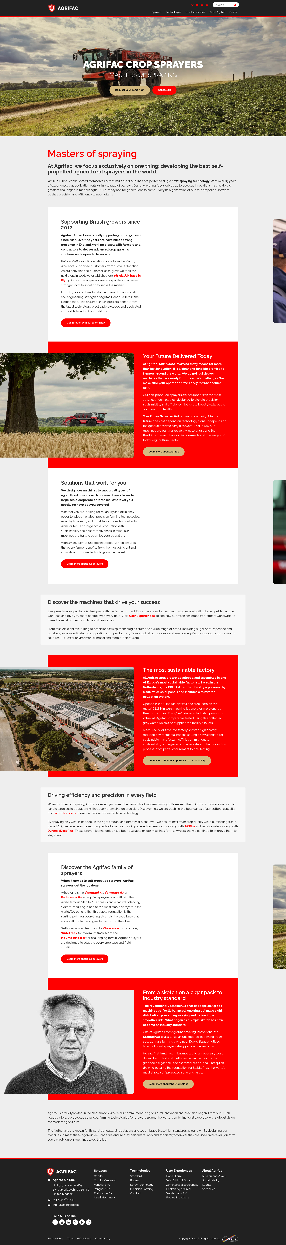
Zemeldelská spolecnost (182, 1184)
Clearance (111, 928)
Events (206, 1184)
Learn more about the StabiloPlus (168, 1084)
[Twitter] (75, 1222)
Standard (136, 1176)
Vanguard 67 (114, 892)
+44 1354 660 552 (63, 1199)
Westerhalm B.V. (176, 1193)
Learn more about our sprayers (85, 563)
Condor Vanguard (105, 1180)
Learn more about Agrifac (164, 451)
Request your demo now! (129, 90)
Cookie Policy (102, 1238)
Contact (233, 12)
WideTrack (69, 933)
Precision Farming (141, 1189)
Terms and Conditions (79, 1238)
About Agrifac (217, 12)
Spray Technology (141, 1184)
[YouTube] (82, 1222)
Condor (98, 1176)
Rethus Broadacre (177, 1197)
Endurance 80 (71, 897)
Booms (134, 1180)
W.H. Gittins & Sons (178, 1180)
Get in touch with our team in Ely (86, 322)
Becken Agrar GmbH (179, 1189)
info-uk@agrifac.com (66, 1204)
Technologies (173, 12)
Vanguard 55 (94, 892)
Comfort (135, 1193)
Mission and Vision (214, 1176)
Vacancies (208, 1189)
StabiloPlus (151, 1037)
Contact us (164, 90)
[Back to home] (63, 8)
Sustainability (210, 1180)
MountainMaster (73, 938)
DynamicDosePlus (61, 831)
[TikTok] (88, 1222)
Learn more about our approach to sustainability (177, 760)
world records (65, 813)
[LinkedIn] (68, 1222)
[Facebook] (55, 1222)
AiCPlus (189, 826)
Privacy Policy (55, 1238)
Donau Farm (174, 1176)
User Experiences (195, 12)
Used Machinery (104, 1197)
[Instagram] (62, 1222)
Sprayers (156, 12)
